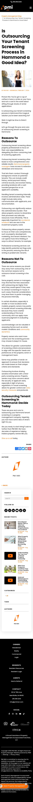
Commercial (16, 654)
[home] (7, 8)
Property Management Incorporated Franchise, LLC (16, 737)
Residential (16, 648)
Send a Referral (16, 681)
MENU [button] (31, 8)
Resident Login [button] (16, 672)
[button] (6, 510)
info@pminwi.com (16, 702)
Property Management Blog (11, 16)
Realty (16, 651)
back (5, 485)
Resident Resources (16, 668)
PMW (29, 753)
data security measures (16, 389)
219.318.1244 (17, 2)
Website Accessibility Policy (23, 771)
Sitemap (5, 755)
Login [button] (17, 657)
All (7, 596)
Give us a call (7, 438)
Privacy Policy (15, 755)
